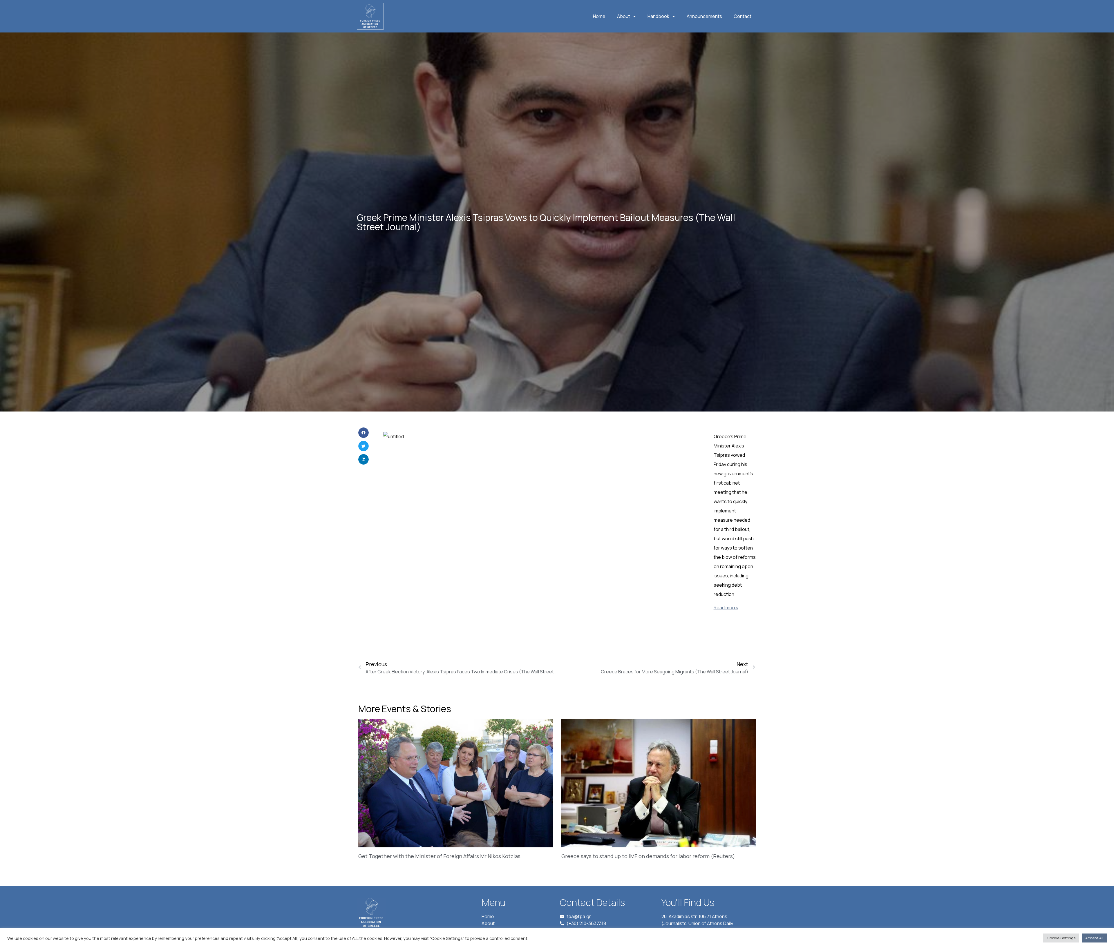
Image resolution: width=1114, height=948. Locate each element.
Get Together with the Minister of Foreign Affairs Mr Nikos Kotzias (439, 856)
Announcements (704, 16)
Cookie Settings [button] (1061, 937)
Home (599, 16)
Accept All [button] (1094, 937)
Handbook (658, 16)
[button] (363, 432)
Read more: (726, 607)
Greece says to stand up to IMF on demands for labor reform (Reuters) (648, 856)
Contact (742, 16)
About (623, 16)
